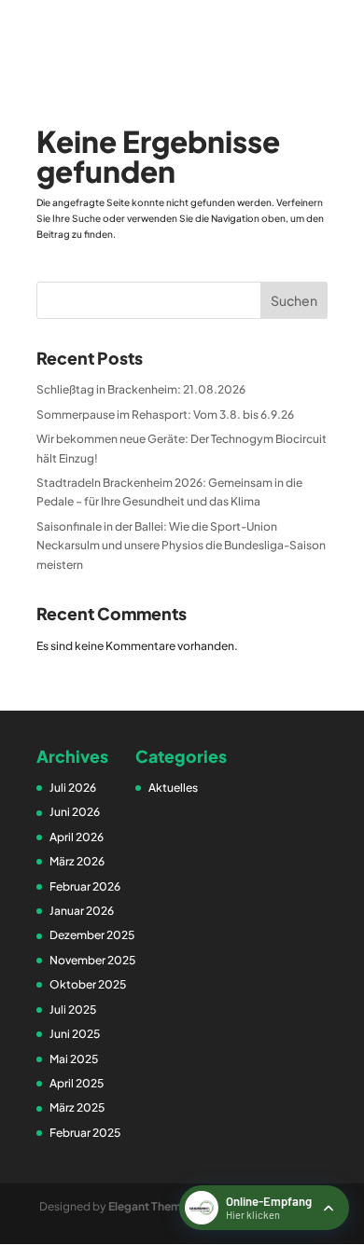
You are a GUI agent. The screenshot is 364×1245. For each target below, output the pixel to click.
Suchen (294, 300)
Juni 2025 (74, 1034)
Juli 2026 (72, 788)
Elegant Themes (150, 1206)
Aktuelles (173, 788)
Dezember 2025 (91, 935)
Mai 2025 (73, 1059)
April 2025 (76, 1083)
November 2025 (92, 960)
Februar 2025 (84, 1133)
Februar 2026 (84, 886)
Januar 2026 (81, 911)
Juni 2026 (74, 812)
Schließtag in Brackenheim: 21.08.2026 (140, 389)
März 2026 (77, 861)
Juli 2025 (72, 1010)
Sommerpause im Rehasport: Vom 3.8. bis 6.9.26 (165, 415)
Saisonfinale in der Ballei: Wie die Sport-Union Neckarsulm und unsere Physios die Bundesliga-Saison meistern (181, 545)
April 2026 (76, 837)
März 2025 (77, 1107)
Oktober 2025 (87, 984)
